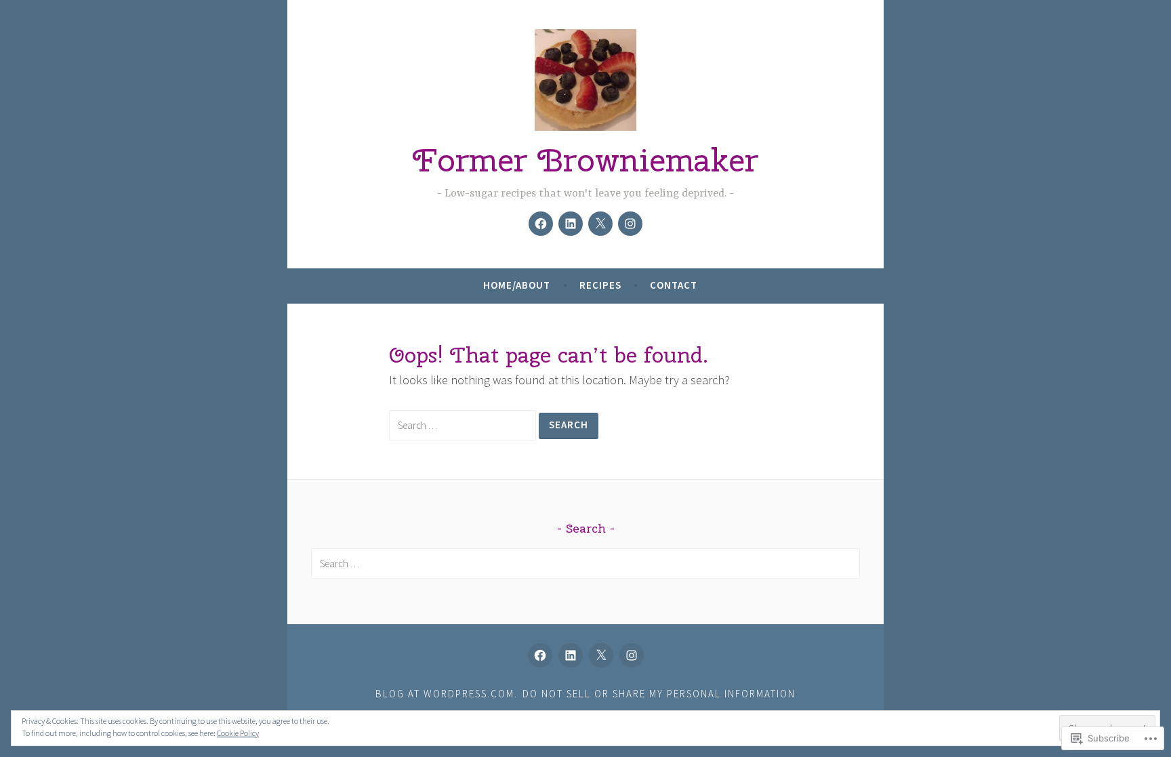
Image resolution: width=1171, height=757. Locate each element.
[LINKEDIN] (570, 655)
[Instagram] (630, 223)
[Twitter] (600, 223)
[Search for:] (464, 424)
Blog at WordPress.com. (446, 693)
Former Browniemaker (585, 160)
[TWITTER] (601, 655)
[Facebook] (541, 223)
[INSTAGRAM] (631, 655)
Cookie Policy (238, 733)
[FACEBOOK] (540, 655)
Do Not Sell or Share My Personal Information (659, 693)
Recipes (600, 285)
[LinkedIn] (570, 223)
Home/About (516, 285)
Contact (673, 285)
